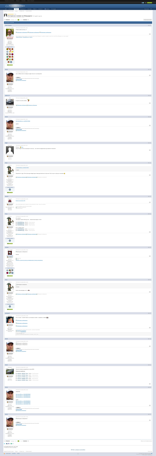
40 (15, 19)
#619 (149, 116)
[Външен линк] (21, 32)
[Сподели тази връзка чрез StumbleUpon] (11, 443)
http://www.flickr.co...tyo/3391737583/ (23, 121)
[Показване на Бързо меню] (151, 9)
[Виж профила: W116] (10, 371)
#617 (149, 69)
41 (16, 19)
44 (21, 19)
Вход (145, 2)
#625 (149, 279)
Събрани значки (10, 46)
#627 (149, 338)
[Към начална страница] (15, 5)
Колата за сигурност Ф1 (20, 200)
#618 (149, 95)
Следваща (25, 19)
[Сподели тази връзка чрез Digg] (6, 443)
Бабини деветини (19, 37)
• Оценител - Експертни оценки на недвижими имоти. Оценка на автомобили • (29, 260)
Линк (22, 147)
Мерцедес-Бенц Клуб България (9, 451)
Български (13, 453)
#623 (149, 213)
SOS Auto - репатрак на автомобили (78, 449)
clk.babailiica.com (26, 37)
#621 (149, 162)
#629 (149, 387)
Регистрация (150, 2)
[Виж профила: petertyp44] (10, 319)
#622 (149, 196)
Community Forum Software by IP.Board (145, 453)
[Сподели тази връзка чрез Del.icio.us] (8, 443)
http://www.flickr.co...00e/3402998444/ (23, 402)
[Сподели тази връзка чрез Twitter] (4, 443)
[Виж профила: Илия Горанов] (10, 32)
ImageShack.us (23, 331)
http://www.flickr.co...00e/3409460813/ (23, 401)
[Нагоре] (78, 454)
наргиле (30, 37)
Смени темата (8, 453)
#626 (149, 313)
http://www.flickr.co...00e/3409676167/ (23, 395)
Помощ (18, 453)
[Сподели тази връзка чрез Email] (12, 443)
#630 (149, 414)
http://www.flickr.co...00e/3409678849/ (23, 394)
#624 (149, 247)
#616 (149, 25)
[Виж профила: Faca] (10, 170)
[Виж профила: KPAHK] (10, 252)
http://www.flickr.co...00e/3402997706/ (23, 403)
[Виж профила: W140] (9, 77)
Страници (12, 19)
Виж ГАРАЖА (10, 192)
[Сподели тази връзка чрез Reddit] (9, 443)
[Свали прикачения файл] (16, 222)
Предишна (8, 19)
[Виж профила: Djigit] (10, 150)
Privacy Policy (150, 451)
